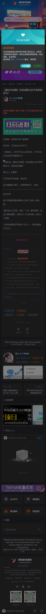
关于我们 (37, 65)
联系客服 (25, 65)
